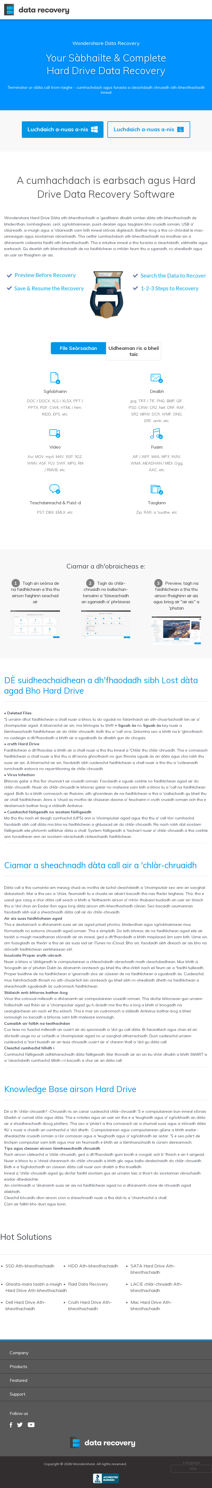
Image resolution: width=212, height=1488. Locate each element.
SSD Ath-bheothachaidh (30, 1266)
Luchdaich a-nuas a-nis (57, 129)
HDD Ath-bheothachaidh (93, 1266)
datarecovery (106, 1442)
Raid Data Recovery (88, 1284)
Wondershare (37, 10)
